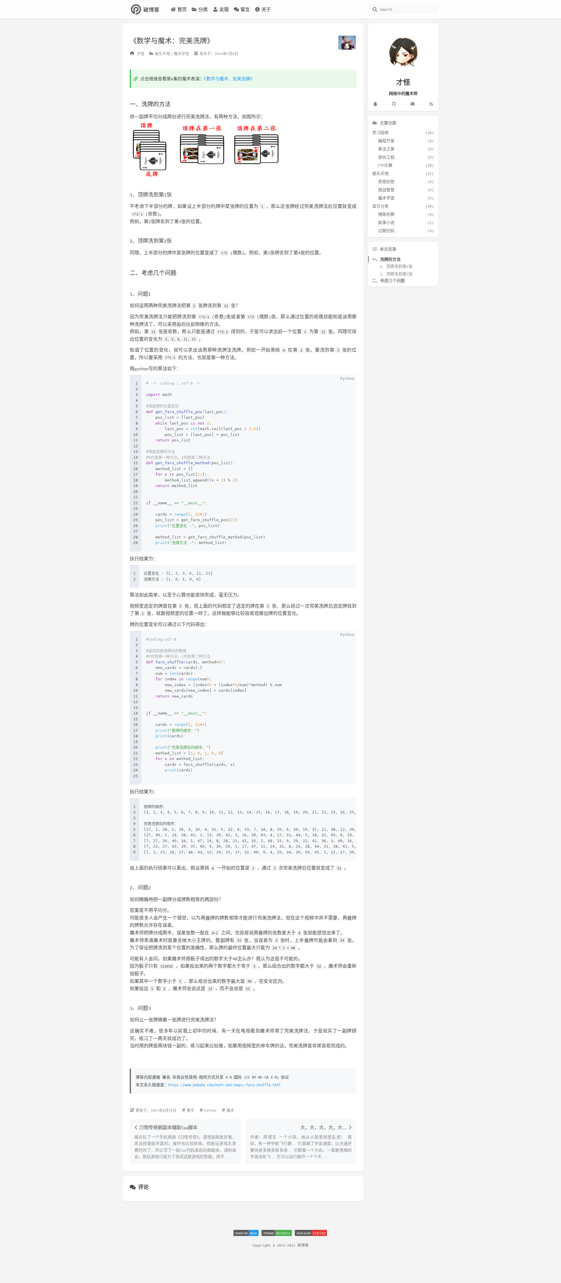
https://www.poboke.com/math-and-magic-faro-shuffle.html (224, 1084)
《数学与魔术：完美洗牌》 (229, 78)
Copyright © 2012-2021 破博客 (280, 1245)
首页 (182, 9)
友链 (224, 9)
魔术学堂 (181, 53)
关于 (266, 9)
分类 (203, 9)
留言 (245, 9)
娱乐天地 (162, 53)
